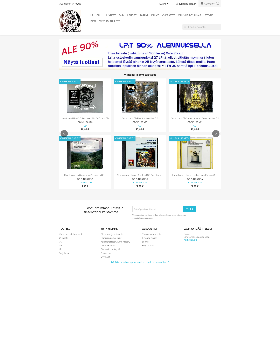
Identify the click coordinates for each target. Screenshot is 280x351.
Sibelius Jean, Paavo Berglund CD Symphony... (140, 175)
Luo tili (145, 241)
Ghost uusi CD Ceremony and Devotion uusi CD (195, 118)
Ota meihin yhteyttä (70, 3)
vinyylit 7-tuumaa (189, 15)
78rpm (144, 15)
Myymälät (105, 256)
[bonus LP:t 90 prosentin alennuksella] (140, 54)
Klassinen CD (85, 182)
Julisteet (109, 15)
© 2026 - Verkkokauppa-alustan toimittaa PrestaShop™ (140, 262)
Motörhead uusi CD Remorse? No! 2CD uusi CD (85, 118)
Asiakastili (149, 228)
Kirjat (155, 15)
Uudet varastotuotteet (70, 234)
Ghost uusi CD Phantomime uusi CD (140, 118)
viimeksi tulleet (109, 21)
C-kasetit (168, 15)
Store (209, 15)
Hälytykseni (148, 245)
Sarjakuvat (64, 253)
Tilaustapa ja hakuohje (112, 234)
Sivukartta (106, 253)
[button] (64, 133)
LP (91, 15)
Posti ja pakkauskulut (111, 238)
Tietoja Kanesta (108, 245)
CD (98, 15)
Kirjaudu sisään (149, 238)
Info (93, 21)
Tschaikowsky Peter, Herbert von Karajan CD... (195, 175)
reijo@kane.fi (190, 239)
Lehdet (131, 15)
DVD (121, 15)
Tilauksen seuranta (151, 234)
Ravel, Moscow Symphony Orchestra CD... (85, 175)
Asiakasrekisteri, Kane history (115, 241)
